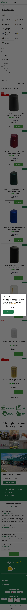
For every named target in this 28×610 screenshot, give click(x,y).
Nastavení (13, 307)
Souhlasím (8, 312)
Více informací (14, 303)
